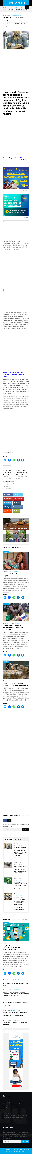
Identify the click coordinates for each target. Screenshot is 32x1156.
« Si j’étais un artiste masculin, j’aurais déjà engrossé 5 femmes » (8, 483)
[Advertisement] (16, 68)
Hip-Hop (6, 26)
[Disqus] (16, 740)
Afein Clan (9, 24)
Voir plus (25, 919)
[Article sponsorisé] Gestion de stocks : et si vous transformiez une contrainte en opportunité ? (15, 1004)
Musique (13, 26)
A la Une (6, 552)
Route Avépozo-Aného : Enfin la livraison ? (15, 528)
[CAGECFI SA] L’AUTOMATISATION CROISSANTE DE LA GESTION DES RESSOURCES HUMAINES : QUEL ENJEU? (15, 983)
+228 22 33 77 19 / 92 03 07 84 (18, 1115)
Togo (4, 9)
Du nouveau (8, 839)
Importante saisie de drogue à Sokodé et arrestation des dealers (15, 684)
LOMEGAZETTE (16, 3)
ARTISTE (16, 24)
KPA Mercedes (15, 571)
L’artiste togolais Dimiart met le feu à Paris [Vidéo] (21, 472)
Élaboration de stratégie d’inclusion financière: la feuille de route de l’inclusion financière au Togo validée (16, 994)
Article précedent (8, 526)
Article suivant (8, 536)
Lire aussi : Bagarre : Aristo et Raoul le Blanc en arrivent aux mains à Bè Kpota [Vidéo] (15, 160)
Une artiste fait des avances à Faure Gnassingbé (8, 472)
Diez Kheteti (24, 24)
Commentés (17, 839)
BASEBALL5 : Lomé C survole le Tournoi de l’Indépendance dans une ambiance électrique (20, 885)
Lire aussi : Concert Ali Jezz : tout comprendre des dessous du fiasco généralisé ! (13, 374)
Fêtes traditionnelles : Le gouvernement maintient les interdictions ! (13, 627)
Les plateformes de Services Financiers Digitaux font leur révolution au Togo (12, 947)
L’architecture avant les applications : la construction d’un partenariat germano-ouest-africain (20, 870)
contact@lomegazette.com (15, 1117)
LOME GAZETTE (17, 15)
